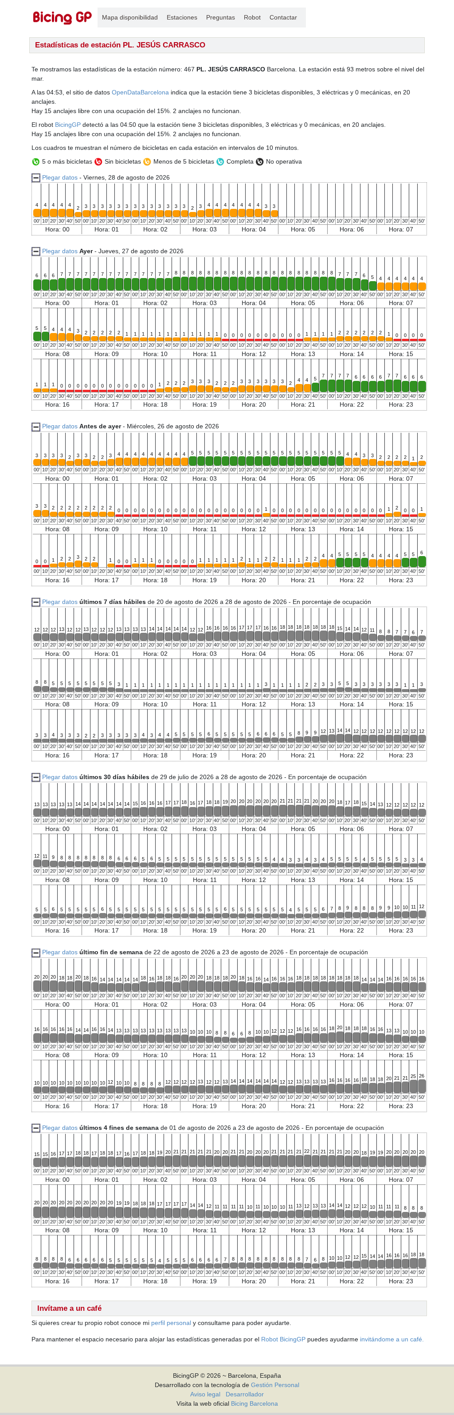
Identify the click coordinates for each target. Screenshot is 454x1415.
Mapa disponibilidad (130, 17)
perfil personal (171, 1322)
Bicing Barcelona (254, 1403)
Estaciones (182, 17)
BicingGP (68, 124)
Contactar (283, 17)
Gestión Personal (275, 1384)
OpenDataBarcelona (140, 92)
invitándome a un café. (392, 1339)
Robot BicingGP (283, 1339)
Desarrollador (245, 1394)
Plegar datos (60, 177)
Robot (252, 17)
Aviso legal (205, 1394)
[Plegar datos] (35, 251)
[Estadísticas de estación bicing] (63, 17)
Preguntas (220, 17)
